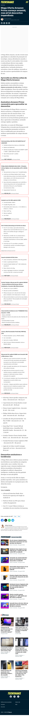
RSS (16, 704)
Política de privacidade (6, 702)
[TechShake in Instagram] (14, 697)
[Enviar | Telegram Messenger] (9, 23)
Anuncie (3, 706)
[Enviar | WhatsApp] (7, 23)
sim (15, 516)
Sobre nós (17, 702)
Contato (3, 704)
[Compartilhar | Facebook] (2, 23)
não (19, 516)
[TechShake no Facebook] (11, 697)
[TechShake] (7, 2)
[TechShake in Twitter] (18, 697)
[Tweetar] (4, 23)
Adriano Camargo (8, 525)
